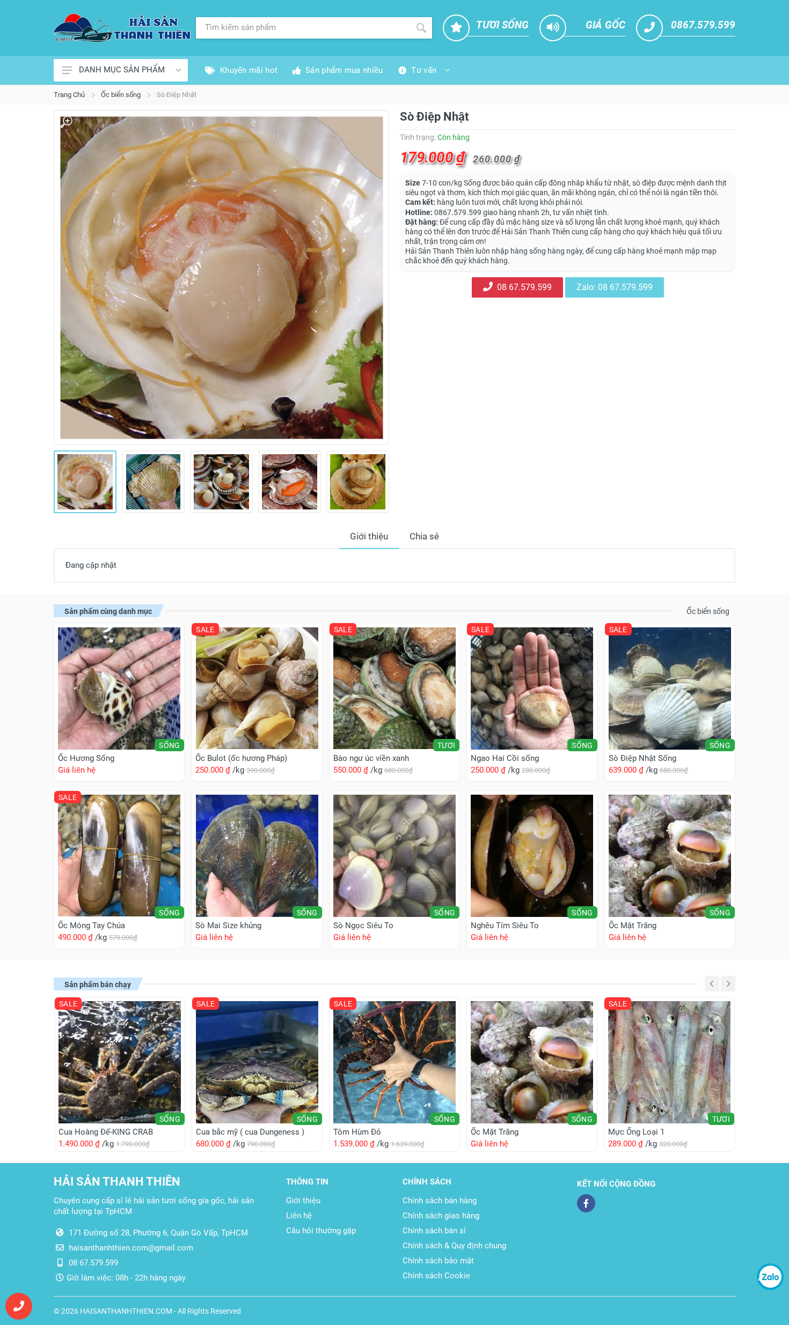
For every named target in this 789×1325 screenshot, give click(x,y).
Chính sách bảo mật (438, 1260)
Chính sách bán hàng (440, 1200)
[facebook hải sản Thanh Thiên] (586, 1203)
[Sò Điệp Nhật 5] (357, 481)
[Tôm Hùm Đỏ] (394, 1062)
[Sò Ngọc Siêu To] (394, 856)
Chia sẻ (424, 536)
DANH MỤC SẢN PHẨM (122, 70)
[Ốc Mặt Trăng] (670, 856)
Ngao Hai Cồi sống (505, 758)
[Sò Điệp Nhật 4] (289, 481)
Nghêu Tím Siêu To (505, 925)
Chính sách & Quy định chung (454, 1245)
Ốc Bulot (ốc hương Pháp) (241, 758)
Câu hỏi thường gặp (321, 1230)
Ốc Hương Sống (86, 758)
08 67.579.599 (522, 287)
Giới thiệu (369, 536)
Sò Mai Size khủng (228, 925)
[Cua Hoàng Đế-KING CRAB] (120, 1062)
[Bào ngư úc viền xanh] (394, 688)
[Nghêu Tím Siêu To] (532, 856)
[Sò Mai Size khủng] (256, 856)
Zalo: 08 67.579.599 (614, 287)
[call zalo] (770, 1276)
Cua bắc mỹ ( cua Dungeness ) (250, 1132)
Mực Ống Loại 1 (636, 1132)
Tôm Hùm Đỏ (357, 1132)
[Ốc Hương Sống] (119, 688)
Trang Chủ (69, 95)
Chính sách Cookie (436, 1275)
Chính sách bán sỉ (434, 1230)
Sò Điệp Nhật (176, 95)
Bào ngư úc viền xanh (371, 758)
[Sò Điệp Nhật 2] (153, 481)
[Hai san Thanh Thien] (122, 27)
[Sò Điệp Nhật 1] (221, 277)
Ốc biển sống (121, 95)
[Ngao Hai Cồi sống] (532, 688)
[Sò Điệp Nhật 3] (221, 481)
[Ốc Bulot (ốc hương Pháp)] (256, 688)
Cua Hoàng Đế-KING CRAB (106, 1132)
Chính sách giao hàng (441, 1215)
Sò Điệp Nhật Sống (642, 758)
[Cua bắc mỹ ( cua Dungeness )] (257, 1062)
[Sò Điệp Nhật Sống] (670, 688)
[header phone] (18, 1306)
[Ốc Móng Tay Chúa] (119, 856)
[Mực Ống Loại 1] (669, 1062)
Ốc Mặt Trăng (632, 925)
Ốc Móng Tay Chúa (91, 925)
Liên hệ (299, 1215)
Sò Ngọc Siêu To (363, 925)
